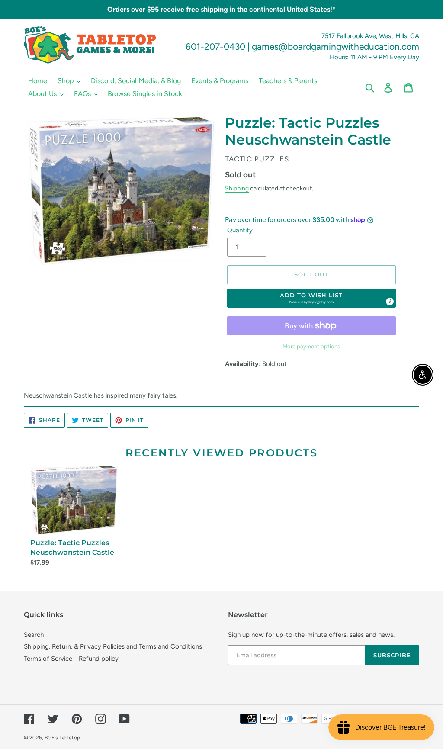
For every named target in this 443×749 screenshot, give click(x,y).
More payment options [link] (311, 346)
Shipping (237, 188)
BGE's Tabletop (62, 738)
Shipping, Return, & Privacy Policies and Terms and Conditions (113, 646)
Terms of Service (48, 658)
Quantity (240, 230)
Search (34, 635)
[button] (311, 298)
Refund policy (99, 658)
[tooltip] (390, 301)
